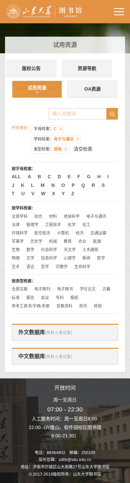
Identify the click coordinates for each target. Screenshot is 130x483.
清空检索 (83, 149)
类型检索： (50, 149)
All (16, 176)
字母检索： (48, 129)
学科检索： (56, 139)
